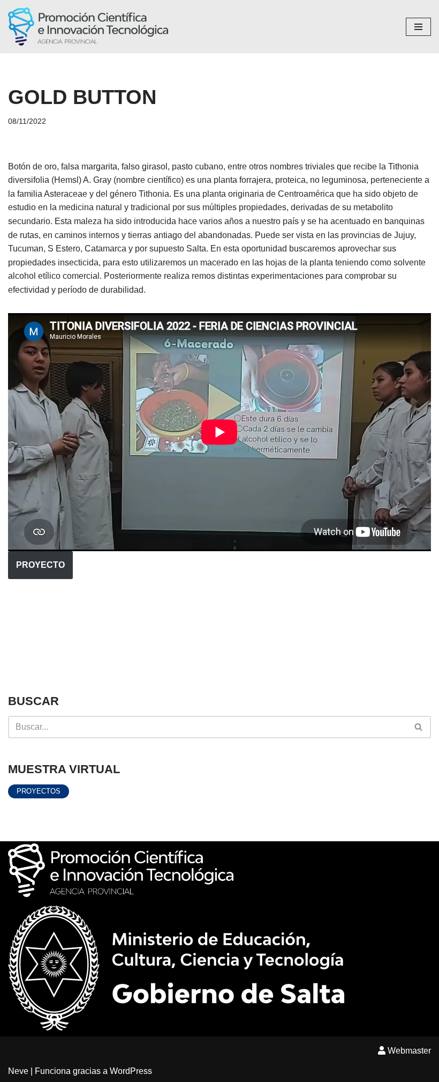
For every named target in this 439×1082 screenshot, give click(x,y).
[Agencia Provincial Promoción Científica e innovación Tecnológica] (88, 27)
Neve (18, 1071)
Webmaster (408, 1050)
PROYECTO (40, 564)
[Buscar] (419, 727)
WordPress (131, 1071)
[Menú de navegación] (418, 27)
